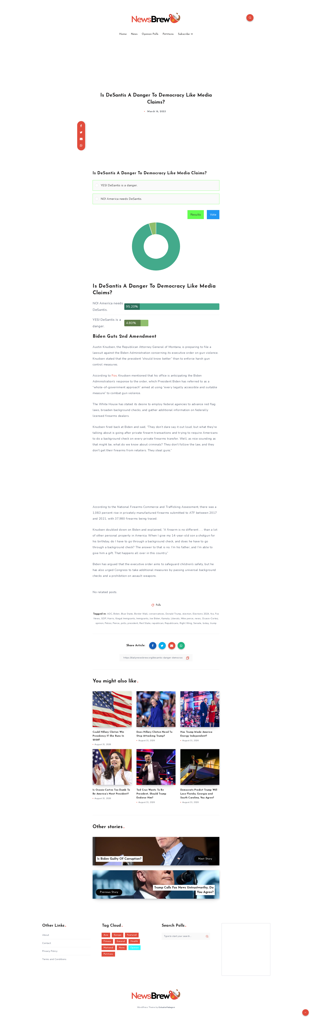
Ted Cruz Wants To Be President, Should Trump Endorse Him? (151, 794)
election (186, 613)
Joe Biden (155, 618)
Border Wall (141, 613)
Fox (114, 375)
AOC (109, 613)
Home (123, 34)
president (133, 623)
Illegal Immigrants (125, 618)
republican (157, 623)
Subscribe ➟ (185, 34)
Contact (46, 943)
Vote (213, 215)
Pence (116, 623)
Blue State (127, 613)
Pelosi (108, 623)
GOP (103, 618)
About (45, 935)
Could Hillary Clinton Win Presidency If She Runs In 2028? (108, 736)
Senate (197, 623)
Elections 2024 (201, 613)
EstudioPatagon (167, 1007)
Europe (117, 935)
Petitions (168, 34)
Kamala (166, 618)
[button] (158, 185)
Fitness (107, 941)
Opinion (134, 947)
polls (123, 623)
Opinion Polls (150, 34)
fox (212, 613)
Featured (132, 935)
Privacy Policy (49, 951)
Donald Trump (173, 613)
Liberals (175, 618)
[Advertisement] (156, 60)
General (121, 941)
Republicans (171, 623)
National (108, 947)
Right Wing (186, 623)
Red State (145, 623)
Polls (158, 605)
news (198, 618)
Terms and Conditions (54, 959)
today (206, 623)
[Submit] (207, 936)
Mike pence (187, 618)
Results (195, 215)
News (134, 34)
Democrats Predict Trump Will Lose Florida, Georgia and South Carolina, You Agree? (198, 794)
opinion (100, 623)
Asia (106, 935)
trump (213, 623)
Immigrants (142, 618)
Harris (110, 618)
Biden (116, 613)
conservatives (156, 613)
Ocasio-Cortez (210, 618)
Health (134, 941)
